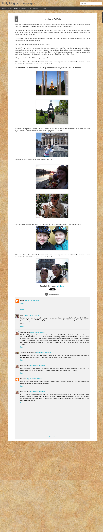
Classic (3, 8)
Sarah (22, 315)
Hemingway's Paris (52, 18)
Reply (22, 309)
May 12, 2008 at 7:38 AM (37, 392)
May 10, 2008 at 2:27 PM (37, 366)
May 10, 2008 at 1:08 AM (43, 353)
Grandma (23, 379)
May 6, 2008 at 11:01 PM (32, 315)
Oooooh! (22, 303)
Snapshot (36, 8)
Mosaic (23, 8)
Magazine (16, 8)
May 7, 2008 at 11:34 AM (37, 332)
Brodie (22, 300)
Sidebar (29, 8)
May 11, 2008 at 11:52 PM (34, 379)
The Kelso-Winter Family (28, 353)
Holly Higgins (60, 286)
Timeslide (44, 8)
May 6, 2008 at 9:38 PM (32, 300)
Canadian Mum (25, 332)
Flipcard (9, 8)
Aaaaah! (22, 307)
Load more (52, 437)
